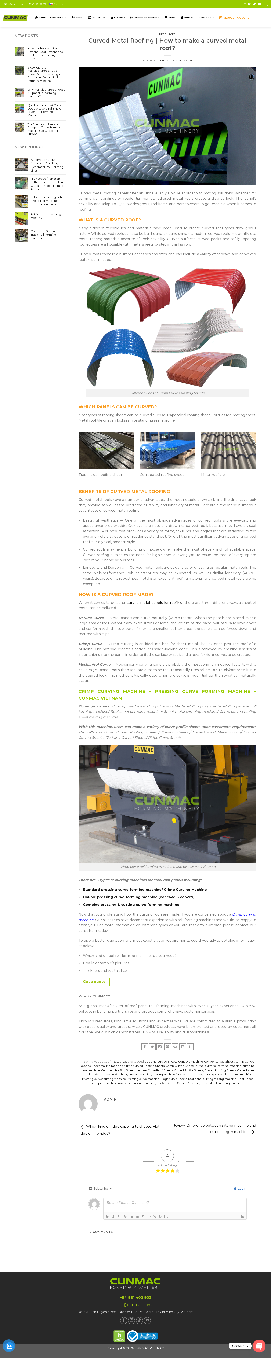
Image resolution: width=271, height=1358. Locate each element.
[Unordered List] (137, 1216)
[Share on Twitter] (152, 1046)
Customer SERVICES (146, 17)
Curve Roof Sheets (160, 1070)
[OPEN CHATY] (259, 1346)
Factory (119, 17)
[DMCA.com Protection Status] (119, 1335)
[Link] (155, 1216)
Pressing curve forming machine (104, 1079)
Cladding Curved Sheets (160, 1061)
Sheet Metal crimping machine (221, 1083)
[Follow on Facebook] (244, 4)
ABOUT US (205, 17)
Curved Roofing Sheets (220, 1070)
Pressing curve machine (143, 1079)
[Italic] (113, 1216)
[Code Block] (149, 1216)
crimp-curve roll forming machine (218, 1065)
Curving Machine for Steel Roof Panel (177, 1074)
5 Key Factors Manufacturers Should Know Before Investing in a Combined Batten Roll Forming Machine (45, 74)
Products (56, 17)
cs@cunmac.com (16, 4)
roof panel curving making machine (212, 1079)
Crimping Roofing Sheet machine (124, 1070)
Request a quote (236, 17)
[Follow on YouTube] (259, 4)
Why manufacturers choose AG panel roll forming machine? (46, 93)
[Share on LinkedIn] (182, 1046)
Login (241, 1188)
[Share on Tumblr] (190, 1046)
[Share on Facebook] (144, 1046)
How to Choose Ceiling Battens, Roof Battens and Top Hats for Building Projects (45, 53)
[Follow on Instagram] (249, 4)
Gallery (97, 17)
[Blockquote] (143, 1216)
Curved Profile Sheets (188, 1070)
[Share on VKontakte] (175, 1046)
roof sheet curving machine (136, 1083)
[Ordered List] (131, 1216)
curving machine (140, 1074)
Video (79, 17)
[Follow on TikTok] (254, 4)
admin (190, 60)
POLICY (188, 17)
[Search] (266, 4)
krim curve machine (238, 1074)
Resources (167, 34)
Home (42, 17)
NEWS (172, 17)
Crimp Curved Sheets (180, 1065)
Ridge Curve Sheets (173, 1079)
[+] (166, 1216)
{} (160, 1216)
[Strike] (125, 1216)
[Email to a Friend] (159, 1046)
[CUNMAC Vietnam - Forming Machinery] (15, 18)
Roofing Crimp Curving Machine (177, 1083)
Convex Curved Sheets (219, 1061)
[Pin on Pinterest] (167, 1046)
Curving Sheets (214, 1074)
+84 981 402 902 (39, 4)
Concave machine (190, 1061)
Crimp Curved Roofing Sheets (144, 1065)
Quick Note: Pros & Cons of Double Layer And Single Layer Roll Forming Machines (46, 110)
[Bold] (108, 1216)
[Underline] (119, 1216)
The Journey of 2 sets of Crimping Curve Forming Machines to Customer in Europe (44, 129)
